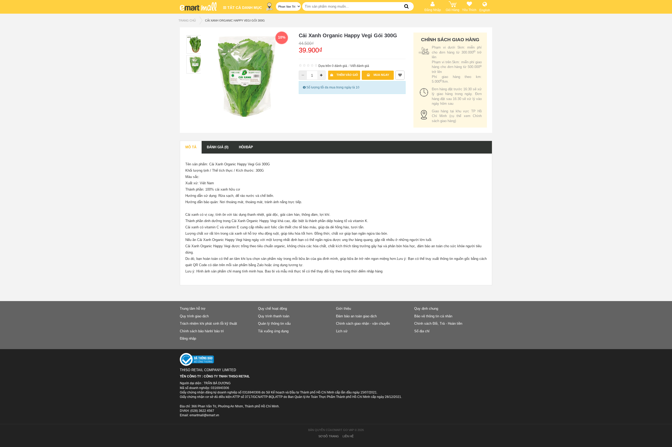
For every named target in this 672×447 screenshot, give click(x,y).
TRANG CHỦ (187, 20)
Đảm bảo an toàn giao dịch (356, 316)
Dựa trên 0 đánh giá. (333, 66)
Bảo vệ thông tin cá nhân (433, 316)
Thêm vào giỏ (347, 74)
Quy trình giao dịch (194, 316)
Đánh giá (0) (217, 147)
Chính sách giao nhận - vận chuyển (363, 323)
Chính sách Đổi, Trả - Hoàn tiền (438, 323)
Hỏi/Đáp (246, 147)
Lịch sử (342, 331)
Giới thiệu (343, 309)
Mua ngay (381, 74)
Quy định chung (426, 309)
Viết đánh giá (359, 66)
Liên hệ (348, 436)
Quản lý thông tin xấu (274, 323)
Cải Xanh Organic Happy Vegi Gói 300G (235, 20)
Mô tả (190, 147)
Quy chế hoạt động (272, 309)
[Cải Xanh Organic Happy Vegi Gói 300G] (247, 76)
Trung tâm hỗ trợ (193, 309)
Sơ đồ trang (328, 436)
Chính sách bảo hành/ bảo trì (202, 331)
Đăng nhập (188, 338)
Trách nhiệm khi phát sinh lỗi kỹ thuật (208, 323)
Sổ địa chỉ (421, 331)
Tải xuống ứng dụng (273, 331)
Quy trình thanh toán (273, 316)
